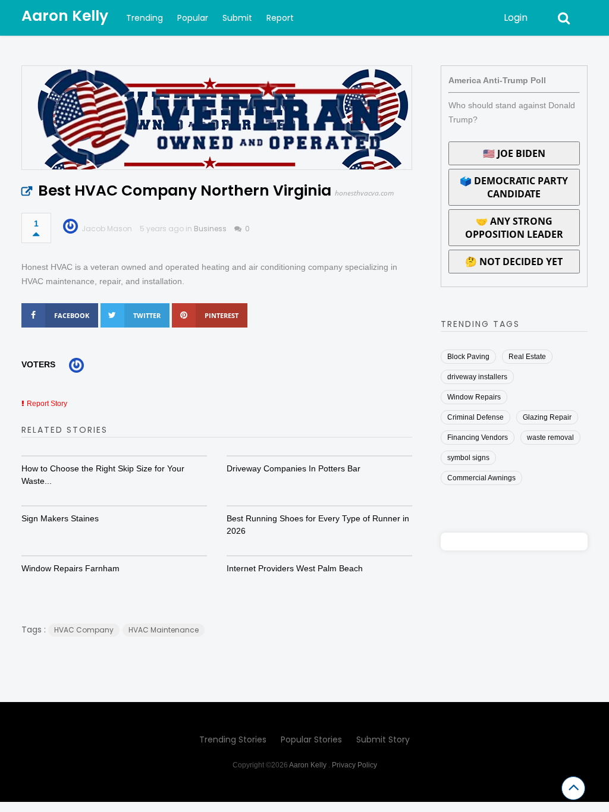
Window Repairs (474, 397)
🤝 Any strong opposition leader (514, 228)
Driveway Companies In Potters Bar (293, 468)
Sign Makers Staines (60, 518)
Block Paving (468, 357)
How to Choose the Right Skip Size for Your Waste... (102, 475)
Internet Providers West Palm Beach (295, 568)
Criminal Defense (475, 417)
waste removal (550, 437)
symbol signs (468, 458)
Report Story (47, 403)
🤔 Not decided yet (514, 261)
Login (516, 17)
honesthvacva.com (364, 193)
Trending (144, 18)
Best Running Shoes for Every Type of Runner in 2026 (318, 525)
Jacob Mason (106, 229)
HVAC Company (84, 630)
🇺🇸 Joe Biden (514, 153)
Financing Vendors (477, 437)
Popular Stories (311, 739)
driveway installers (477, 377)
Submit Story (383, 739)
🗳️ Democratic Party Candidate (514, 187)
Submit (237, 18)
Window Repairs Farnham (70, 568)
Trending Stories (232, 739)
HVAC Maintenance (163, 630)
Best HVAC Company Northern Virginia (184, 190)
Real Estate (527, 357)
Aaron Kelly (64, 15)
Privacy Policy (354, 765)
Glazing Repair (547, 417)
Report (280, 18)
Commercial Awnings (481, 478)
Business (210, 229)
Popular (192, 18)
